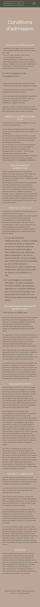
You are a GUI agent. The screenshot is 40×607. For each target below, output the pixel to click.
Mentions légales (24, 593)
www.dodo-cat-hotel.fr (19, 275)
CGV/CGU (13, 593)
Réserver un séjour (13, 3)
